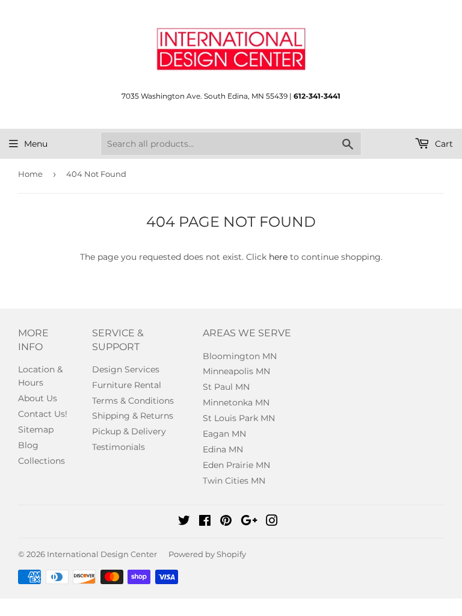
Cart (443, 143)
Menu (36, 143)
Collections (41, 460)
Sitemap (36, 429)
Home (30, 174)
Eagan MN (224, 433)
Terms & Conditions (133, 400)
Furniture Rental (126, 385)
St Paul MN (226, 386)
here (278, 256)
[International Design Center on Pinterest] (226, 522)
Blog (28, 445)
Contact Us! (42, 413)
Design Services (125, 369)
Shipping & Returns (132, 415)
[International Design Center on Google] (249, 522)
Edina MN (223, 449)
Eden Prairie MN (236, 465)
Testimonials (118, 447)
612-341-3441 (317, 95)
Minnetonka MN (236, 402)
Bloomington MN (240, 356)
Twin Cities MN (234, 480)
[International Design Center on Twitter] (184, 522)
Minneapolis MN (236, 371)
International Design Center (102, 554)
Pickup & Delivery (129, 431)
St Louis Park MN (239, 418)
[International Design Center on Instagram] (272, 522)
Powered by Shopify (207, 554)
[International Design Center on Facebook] (205, 522)
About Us (37, 398)
